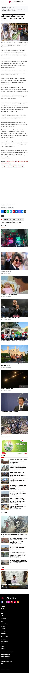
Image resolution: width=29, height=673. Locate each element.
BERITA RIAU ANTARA (7, 222)
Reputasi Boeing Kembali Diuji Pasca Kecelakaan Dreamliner (14, 434)
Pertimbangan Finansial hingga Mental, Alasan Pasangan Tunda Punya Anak (13, 293)
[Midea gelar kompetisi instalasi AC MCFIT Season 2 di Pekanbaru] (5, 481)
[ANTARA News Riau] (15, 1)
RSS (2, 663)
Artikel (2, 646)
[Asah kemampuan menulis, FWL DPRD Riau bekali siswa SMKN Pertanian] (5, 487)
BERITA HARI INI (7, 219)
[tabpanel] (14, 580)
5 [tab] (18, 590)
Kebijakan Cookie (5, 656)
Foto (2, 567)
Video (2, 615)
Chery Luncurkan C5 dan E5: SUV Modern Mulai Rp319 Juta (13, 247)
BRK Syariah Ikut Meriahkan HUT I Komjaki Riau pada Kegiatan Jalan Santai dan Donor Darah (14, 340)
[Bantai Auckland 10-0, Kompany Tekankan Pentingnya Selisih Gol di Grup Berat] (14, 307)
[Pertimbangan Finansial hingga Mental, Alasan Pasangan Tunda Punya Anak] (14, 284)
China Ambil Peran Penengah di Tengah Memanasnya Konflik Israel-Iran (11, 411)
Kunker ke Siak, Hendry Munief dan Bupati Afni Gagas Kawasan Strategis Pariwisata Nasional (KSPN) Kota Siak (13, 364)
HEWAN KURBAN (17, 222)
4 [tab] (16, 590)
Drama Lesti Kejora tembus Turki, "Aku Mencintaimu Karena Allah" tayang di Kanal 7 (18, 506)
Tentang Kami (4, 659)
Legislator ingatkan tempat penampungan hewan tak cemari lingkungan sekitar (14, 9)
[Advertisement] (14, 183)
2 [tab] (12, 590)
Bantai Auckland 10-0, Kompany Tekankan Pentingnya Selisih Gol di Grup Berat (12, 316)
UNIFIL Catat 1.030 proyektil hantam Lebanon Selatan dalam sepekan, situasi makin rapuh (18, 500)
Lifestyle (3, 628)
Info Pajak (3, 639)
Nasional (3, 648)
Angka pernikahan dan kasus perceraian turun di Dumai (12, 585)
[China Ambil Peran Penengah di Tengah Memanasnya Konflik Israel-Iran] (14, 401)
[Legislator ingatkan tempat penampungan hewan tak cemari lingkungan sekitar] (14, 524)
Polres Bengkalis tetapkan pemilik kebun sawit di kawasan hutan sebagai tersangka (18, 461)
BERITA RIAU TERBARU (18, 219)
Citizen (3, 626)
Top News (4, 512)
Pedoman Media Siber (6, 661)
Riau (2, 621)
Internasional (4, 624)
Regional (10, 7)
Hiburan (3, 643)
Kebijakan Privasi (5, 654)
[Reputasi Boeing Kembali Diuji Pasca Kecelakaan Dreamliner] (14, 425)
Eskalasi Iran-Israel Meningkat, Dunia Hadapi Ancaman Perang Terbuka (13, 387)
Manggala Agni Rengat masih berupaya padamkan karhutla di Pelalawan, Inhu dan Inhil (18, 468)
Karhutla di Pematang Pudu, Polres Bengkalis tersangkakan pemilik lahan (18, 493)
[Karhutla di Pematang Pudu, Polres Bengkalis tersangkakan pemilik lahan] (5, 494)
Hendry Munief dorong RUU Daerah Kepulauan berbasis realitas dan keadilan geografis (17, 474)
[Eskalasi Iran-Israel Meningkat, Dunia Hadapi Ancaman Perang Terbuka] (14, 378)
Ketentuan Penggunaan (7, 652)
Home (5, 7)
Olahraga (3, 631)
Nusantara (3, 618)
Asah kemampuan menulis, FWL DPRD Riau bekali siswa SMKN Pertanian (18, 487)
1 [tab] (10, 590)
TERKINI (3, 455)
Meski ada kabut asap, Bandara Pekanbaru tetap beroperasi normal (17, 547)
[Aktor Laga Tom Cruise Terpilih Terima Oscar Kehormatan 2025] (14, 261)
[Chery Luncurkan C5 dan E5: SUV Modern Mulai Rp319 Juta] (14, 238)
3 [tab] (14, 590)
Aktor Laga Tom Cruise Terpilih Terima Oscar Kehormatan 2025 (13, 270)
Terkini (3, 606)
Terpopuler (4, 611)
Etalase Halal (4, 636)
